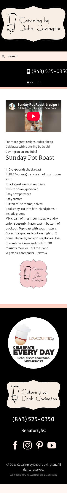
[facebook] (15, 445)
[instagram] (27, 445)
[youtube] (51, 445)
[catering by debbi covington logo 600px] (33, 5)
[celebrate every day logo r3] (33, 318)
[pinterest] (39, 445)
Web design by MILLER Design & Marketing (33, 474)
